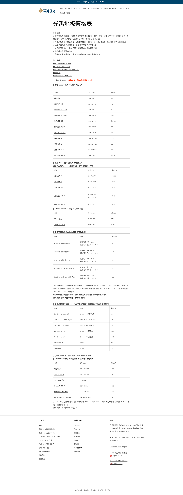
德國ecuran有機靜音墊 (46, 444)
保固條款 (77, 433)
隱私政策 (93, 490)
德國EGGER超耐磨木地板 (47, 429)
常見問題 (77, 437)
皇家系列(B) (58, 144)
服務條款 (42, 455)
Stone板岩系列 (59, 380)
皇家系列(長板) (59, 150)
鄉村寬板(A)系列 (59, 127)
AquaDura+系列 (59, 155)
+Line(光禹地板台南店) (118, 453)
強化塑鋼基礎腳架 (45, 451)
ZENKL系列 (58, 219)
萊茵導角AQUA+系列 (61, 115)
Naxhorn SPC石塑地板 (46, 440)
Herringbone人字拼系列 (62, 397)
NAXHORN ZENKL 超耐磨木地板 (49, 437)
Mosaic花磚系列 (59, 386)
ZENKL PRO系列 (59, 225)
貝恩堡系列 (58, 176)
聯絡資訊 (107, 490)
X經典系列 (57, 369)
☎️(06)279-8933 (116, 456)
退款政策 (42, 459)
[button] (68, 8)
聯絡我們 (77, 440)
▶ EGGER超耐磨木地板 (62, 63)
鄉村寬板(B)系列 (59, 133)
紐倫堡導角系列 (59, 204)
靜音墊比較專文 (81, 298)
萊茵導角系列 (59, 104)
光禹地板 (79, 490)
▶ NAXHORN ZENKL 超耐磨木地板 (66, 69)
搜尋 (40, 425)
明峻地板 (122, 425)
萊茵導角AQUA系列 (60, 110)
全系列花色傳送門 (75, 85)
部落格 (76, 444)
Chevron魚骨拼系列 (61, 392)
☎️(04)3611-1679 (116, 463)
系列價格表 (78, 448)
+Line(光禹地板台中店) (118, 460)
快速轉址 (77, 451)
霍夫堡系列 (58, 182)
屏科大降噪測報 (67, 298)
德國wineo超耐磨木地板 (47, 433)
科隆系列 (57, 98)
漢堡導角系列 (59, 187)
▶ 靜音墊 (56, 72)
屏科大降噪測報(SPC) (70, 408)
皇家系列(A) (58, 138)
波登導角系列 (59, 121)
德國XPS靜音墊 (44, 448)
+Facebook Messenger (118, 447)
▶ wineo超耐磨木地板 (61, 66)
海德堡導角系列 (59, 196)
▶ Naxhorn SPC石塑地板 (62, 76)
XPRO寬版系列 (59, 374)
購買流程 (77, 425)
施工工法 (77, 429)
